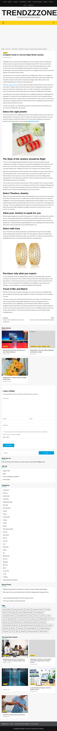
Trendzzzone (29, 13)
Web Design (23, 631)
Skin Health (13, 628)
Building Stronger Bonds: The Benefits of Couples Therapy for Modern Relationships (25, 589)
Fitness (5, 514)
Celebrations (6, 496)
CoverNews (33, 728)
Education (15, 1)
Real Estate (16, 625)
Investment (6, 535)
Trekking (5, 577)
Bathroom (27, 609)
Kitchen (5, 538)
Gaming (5, 520)
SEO (43, 625)
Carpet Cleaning (12, 612)
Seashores (38, 625)
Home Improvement (37, 1)
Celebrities (6, 499)
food (4, 618)
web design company (32, 631)
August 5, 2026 (34, 691)
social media (21, 628)
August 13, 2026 (34, 664)
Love (4, 544)
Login (4, 473)
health (22, 618)
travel (17, 631)
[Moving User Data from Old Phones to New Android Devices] (15, 339)
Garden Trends (10, 618)
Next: (42, 319)
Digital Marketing (7, 502)
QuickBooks (43, 622)
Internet (5, 532)
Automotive (6, 490)
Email (31, 418)
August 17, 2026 (7, 662)
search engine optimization (27, 625)
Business (10, 1)
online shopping (27, 622)
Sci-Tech (51, 1)
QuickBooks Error (7, 625)
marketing (5, 622)
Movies (5, 550)
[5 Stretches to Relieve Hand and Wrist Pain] (15, 704)
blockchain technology (38, 609)
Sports (25, 5)
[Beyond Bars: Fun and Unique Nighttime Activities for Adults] (42, 339)
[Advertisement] (28, 36)
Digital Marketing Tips (22, 615)
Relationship (6, 556)
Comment (6, 398)
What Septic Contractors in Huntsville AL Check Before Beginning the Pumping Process (26, 592)
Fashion (5, 511)
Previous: (13, 319)
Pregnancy (35, 622)
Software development (44, 628)
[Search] (53, 22)
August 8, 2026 (7, 689)
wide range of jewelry (11, 85)
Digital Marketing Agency (9, 615)
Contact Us (30, 5)
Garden (5, 523)
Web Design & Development (10, 580)
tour (12, 631)
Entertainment (23, 1)
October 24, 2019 (7, 57)
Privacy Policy (6, 479)
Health (29, 1)
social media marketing (31, 628)
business (48, 609)
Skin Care (5, 565)
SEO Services (5, 628)
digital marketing (39, 612)
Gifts (18, 618)
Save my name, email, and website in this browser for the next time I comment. (25, 431)
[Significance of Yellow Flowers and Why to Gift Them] (15, 367)
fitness (48, 615)
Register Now (6, 470)
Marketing (5, 547)
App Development (7, 609)
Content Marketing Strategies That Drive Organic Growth (18, 598)
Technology (6, 631)
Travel (4, 574)
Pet (4, 553)
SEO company (49, 625)
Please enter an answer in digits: (11, 434)
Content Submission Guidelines (11, 476)
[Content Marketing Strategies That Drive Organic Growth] (42, 677)
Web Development (43, 631)
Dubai (30, 615)
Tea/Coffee (6, 571)
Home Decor (34, 618)
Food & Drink (6, 517)
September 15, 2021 (7, 381)
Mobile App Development (15, 622)
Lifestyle (45, 1)
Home (4, 1)
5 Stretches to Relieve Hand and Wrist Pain (14, 601)
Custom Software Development (25, 612)
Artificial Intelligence (18, 609)
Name (5, 418)
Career (4, 612)
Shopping (5, 52)
